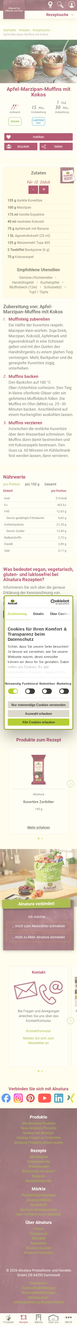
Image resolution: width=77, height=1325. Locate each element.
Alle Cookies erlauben (38, 722)
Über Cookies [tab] (60, 614)
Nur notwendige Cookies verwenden (38, 705)
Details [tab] (38, 614)
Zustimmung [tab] (17, 614)
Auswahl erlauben (38, 713)
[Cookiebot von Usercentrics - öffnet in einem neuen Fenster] (52, 602)
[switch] (30, 691)
